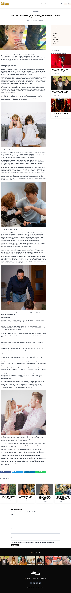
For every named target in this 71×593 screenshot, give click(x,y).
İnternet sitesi (13, 537)
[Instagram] (37, 583)
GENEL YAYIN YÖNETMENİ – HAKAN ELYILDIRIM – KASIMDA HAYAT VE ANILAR (60, 93)
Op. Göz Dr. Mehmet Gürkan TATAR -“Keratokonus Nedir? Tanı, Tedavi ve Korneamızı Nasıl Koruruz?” (63, 498)
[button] (61, 4)
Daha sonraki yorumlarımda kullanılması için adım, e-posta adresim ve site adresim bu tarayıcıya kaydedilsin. (32, 542)
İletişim (45, 3)
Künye (33, 3)
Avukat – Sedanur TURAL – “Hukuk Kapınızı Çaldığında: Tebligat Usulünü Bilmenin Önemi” (44, 498)
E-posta (12, 532)
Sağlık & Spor (36, 11)
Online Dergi (39, 3)
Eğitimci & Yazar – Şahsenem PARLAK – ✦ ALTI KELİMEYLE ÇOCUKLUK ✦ (8, 497)
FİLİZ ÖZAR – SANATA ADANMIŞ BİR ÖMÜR (60, 114)
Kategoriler (27, 3)
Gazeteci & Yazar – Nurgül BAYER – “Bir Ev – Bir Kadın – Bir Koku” (26, 497)
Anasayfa (21, 3)
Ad (11, 528)
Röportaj (50, 3)
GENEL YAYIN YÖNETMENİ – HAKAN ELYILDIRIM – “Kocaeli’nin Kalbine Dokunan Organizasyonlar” (60, 70)
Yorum (12, 514)
